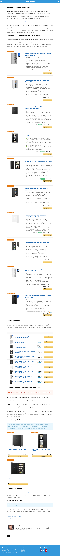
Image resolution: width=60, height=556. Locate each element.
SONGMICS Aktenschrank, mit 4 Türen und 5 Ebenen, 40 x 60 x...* (37, 243)
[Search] (58, 1)
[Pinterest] (46, 550)
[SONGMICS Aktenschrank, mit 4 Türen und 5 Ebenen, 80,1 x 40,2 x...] (15, 84)
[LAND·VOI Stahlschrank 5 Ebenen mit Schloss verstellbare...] (15, 138)
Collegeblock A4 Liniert (11, 518)
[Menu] (1, 1)
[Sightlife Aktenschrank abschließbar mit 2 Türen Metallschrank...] (15, 165)
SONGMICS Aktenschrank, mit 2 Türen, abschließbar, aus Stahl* (35, 107)
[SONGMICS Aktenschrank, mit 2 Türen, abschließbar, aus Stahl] (15, 110)
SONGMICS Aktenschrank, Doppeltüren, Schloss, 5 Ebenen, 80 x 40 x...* (38, 54)
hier (36, 400)
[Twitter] (44, 550)
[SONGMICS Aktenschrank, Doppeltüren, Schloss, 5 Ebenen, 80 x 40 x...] (15, 58)
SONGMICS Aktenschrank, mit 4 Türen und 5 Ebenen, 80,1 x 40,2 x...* (37, 81)
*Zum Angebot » (48, 73)
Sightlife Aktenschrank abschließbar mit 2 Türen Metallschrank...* (38, 162)
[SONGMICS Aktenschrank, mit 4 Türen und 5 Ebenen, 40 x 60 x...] (15, 246)
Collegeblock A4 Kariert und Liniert (14, 516)
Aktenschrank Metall (13, 535)
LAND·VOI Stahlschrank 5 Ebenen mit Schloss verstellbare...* (37, 134)
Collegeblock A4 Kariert (12, 521)
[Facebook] (41, 550)
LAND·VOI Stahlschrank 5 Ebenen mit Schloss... (41, 450)
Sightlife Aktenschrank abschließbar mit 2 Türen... (18, 477)
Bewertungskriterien (28, 492)
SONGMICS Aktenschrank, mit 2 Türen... (17, 449)
